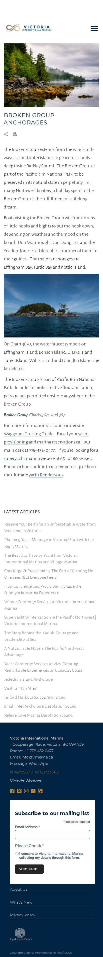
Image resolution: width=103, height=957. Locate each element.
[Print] (17, 134)
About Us (19, 889)
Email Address (27, 827)
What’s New (21, 902)
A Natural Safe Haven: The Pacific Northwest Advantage (44, 651)
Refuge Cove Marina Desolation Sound (38, 715)
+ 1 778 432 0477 (39, 750)
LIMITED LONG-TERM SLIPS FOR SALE (46, 5)
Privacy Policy (22, 915)
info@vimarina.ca (37, 757)
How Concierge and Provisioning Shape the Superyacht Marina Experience (43, 589)
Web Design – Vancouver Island (21, 933)
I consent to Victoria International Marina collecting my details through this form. (51, 855)
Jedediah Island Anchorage (28, 679)
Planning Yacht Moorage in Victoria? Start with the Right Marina (49, 542)
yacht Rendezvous (46, 474)
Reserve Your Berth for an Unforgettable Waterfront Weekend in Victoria (50, 527)
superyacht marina (22, 458)
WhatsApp (38, 763)
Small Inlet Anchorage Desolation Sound (40, 706)
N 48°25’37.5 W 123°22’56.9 (34, 772)
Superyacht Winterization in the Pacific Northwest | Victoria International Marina (50, 620)
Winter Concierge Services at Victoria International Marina (50, 605)
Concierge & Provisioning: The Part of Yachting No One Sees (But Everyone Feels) (48, 574)
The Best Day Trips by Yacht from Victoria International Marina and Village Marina (41, 558)
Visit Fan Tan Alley (20, 688)
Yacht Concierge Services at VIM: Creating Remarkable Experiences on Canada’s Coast (43, 667)
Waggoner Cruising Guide (28, 433)
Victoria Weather (26, 780)
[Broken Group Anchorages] (51, 75)
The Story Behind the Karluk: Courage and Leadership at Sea (41, 636)
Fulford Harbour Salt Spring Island (35, 697)
